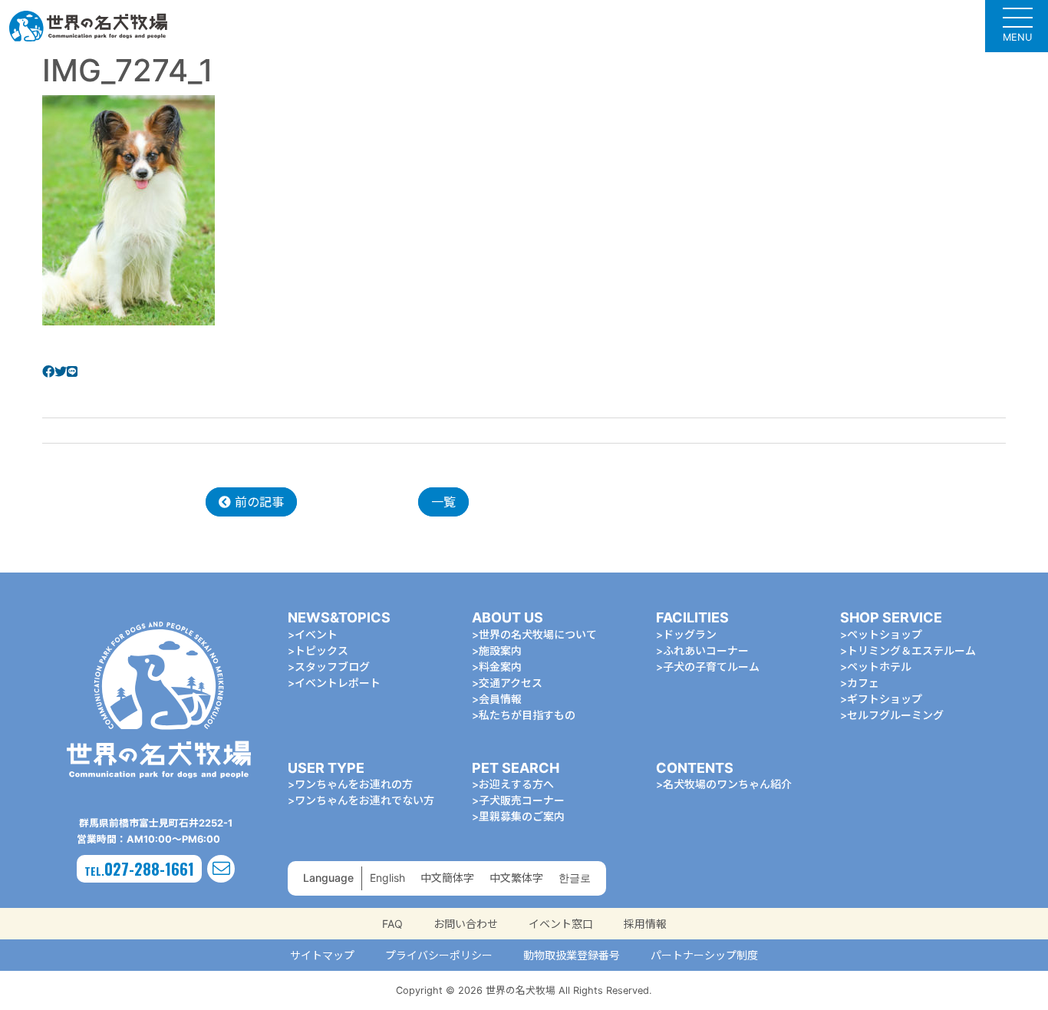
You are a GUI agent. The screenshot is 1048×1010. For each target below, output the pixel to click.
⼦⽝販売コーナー (522, 800)
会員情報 (500, 698)
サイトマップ (322, 955)
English (387, 877)
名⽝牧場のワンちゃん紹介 (727, 784)
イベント (316, 634)
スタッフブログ (332, 666)
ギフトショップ (884, 698)
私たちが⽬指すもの (527, 714)
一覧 (443, 502)
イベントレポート (338, 682)
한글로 (575, 877)
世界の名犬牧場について (538, 634)
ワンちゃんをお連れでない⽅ (364, 800)
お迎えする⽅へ (516, 784)
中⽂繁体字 (516, 877)
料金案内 (500, 666)
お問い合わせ (465, 923)
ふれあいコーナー (706, 650)
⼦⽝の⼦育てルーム (711, 666)
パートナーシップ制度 (704, 955)
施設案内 (500, 650)
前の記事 (257, 502)
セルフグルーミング (895, 714)
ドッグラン (690, 634)
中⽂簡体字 (447, 877)
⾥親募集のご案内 (522, 816)
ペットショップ (884, 634)
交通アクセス (510, 682)
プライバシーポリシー (439, 955)
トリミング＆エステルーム (911, 650)
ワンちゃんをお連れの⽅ (354, 784)
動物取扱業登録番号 (571, 955)
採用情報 (645, 923)
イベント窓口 (561, 923)
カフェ (863, 682)
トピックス (321, 650)
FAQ (392, 923)
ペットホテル (879, 666)
